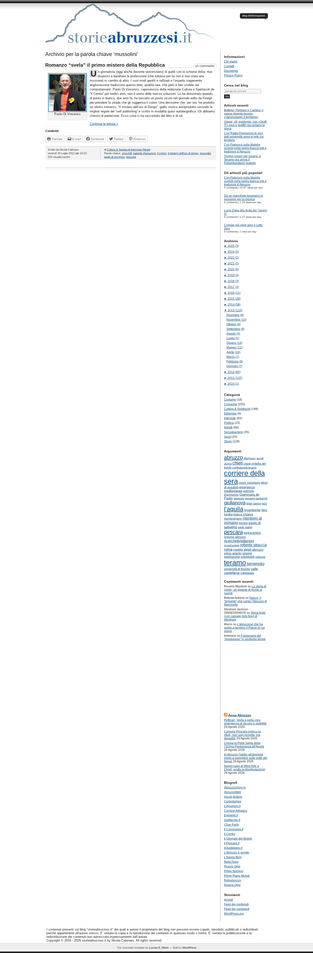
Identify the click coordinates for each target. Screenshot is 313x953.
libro (264, 510)
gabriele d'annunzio (144, 153)
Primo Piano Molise (237, 875)
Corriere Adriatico (235, 810)
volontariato (247, 572)
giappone (239, 498)
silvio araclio (233, 553)
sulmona (260, 556)
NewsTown (231, 862)
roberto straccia (253, 545)
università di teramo (237, 569)
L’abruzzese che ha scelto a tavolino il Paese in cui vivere (244, 628)
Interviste (136, 149)
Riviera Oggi (232, 885)
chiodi (247, 463)
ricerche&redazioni (239, 541)
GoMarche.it (232, 820)
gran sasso (253, 503)
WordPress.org (234, 913)
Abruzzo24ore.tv (235, 787)
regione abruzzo (235, 537)
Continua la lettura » (104, 124)
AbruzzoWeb (232, 792)
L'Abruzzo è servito (236, 852)
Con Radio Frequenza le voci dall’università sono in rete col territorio (244, 136)
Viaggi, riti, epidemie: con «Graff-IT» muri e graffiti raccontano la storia (245, 125)
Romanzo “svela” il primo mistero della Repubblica (105, 65)
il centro (162, 153)
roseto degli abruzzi (248, 549)
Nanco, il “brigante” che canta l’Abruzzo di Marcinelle (245, 601)
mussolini (205, 153)
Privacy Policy (233, 75)
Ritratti (146, 149)
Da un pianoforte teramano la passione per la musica (243, 197)
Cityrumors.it (232, 806)
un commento (204, 66)
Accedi (228, 899)
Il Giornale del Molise (238, 838)
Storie (228, 441)
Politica (229, 423)
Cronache (230, 404)
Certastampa (232, 801)
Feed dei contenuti (236, 904)
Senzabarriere (233, 432)
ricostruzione (231, 545)
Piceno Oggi (232, 866)
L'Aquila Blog (233, 857)
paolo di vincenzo (114, 156)
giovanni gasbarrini (256, 498)
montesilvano (233, 518)
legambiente (252, 510)
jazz (264, 503)
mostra (243, 523)
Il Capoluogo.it (233, 829)
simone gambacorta (238, 555)
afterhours (250, 458)
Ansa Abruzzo (239, 715)
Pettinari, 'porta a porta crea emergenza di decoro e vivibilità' (245, 721)
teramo (235, 563)
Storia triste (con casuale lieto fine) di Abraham (245, 616)
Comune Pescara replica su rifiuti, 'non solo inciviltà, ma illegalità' (242, 735)
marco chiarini (243, 514)
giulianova (235, 502)
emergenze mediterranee (239, 489)
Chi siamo (230, 61)
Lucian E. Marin (159, 947)
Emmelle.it (231, 815)
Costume (230, 399)
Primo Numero (233, 871)
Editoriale (230, 413)
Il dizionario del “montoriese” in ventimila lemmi (245, 637)
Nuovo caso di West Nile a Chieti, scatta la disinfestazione (244, 767)
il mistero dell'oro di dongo (183, 153)
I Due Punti (231, 824)
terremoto (255, 563)
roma (228, 549)
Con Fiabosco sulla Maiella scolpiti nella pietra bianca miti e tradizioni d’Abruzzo (245, 148)
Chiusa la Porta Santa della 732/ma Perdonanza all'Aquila (244, 744)
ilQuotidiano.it (233, 848)
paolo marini (245, 527)
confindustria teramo (244, 467)
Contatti (229, 66)
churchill (127, 153)
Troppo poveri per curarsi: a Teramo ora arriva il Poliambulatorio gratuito (242, 159)
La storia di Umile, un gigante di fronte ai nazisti (245, 590)
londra (228, 514)
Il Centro (229, 834)
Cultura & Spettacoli (118, 149)
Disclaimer (231, 71)
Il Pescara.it (231, 843)
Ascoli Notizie (233, 797)
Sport (227, 436)
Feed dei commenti (236, 909)
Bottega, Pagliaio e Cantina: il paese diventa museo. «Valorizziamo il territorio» (243, 114)
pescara (131, 156)
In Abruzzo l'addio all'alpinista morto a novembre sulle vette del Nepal (245, 758)
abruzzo (233, 457)
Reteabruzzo (232, 880)
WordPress (189, 947)
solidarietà (248, 557)
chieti (238, 463)
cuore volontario (249, 482)
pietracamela (252, 533)
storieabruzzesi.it (130, 26)
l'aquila (233, 509)
